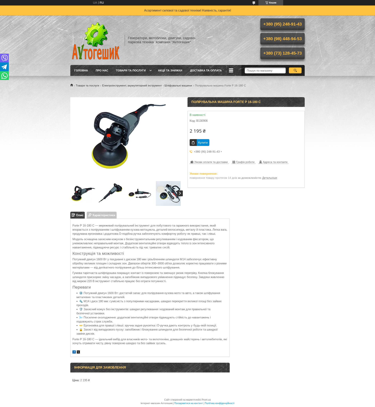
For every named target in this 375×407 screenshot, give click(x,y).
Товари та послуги (131, 70)
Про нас (102, 70)
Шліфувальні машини (178, 85)
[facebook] (74, 352)
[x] (78, 352)
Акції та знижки (170, 70)
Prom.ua (206, 399)
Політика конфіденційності (220, 403)
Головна (81, 70)
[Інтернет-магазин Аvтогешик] (95, 40)
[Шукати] (295, 70)
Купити (203, 142)
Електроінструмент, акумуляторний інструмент (132, 85)
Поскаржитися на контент (188, 403)
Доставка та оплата (206, 70)
